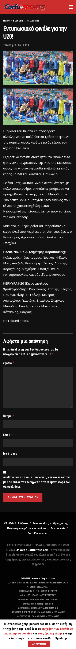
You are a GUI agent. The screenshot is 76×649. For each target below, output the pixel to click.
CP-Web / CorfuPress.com (32, 550)
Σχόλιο (9, 363)
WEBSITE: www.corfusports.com (38, 578)
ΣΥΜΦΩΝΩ (39, 643)
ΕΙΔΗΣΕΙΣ (18, 20)
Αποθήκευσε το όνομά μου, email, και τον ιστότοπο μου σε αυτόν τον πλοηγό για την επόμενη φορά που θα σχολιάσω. (37, 482)
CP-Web (9, 523)
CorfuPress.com (37, 533)
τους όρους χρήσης (50, 633)
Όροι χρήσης (60, 523)
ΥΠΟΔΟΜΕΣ (33, 20)
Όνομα (8, 416)
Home (6, 20)
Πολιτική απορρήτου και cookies (26, 528)
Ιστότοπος (10, 453)
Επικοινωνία (57, 528)
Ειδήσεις (23, 523)
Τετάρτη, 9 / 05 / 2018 (16, 45)
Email (8, 435)
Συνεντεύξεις (41, 523)
